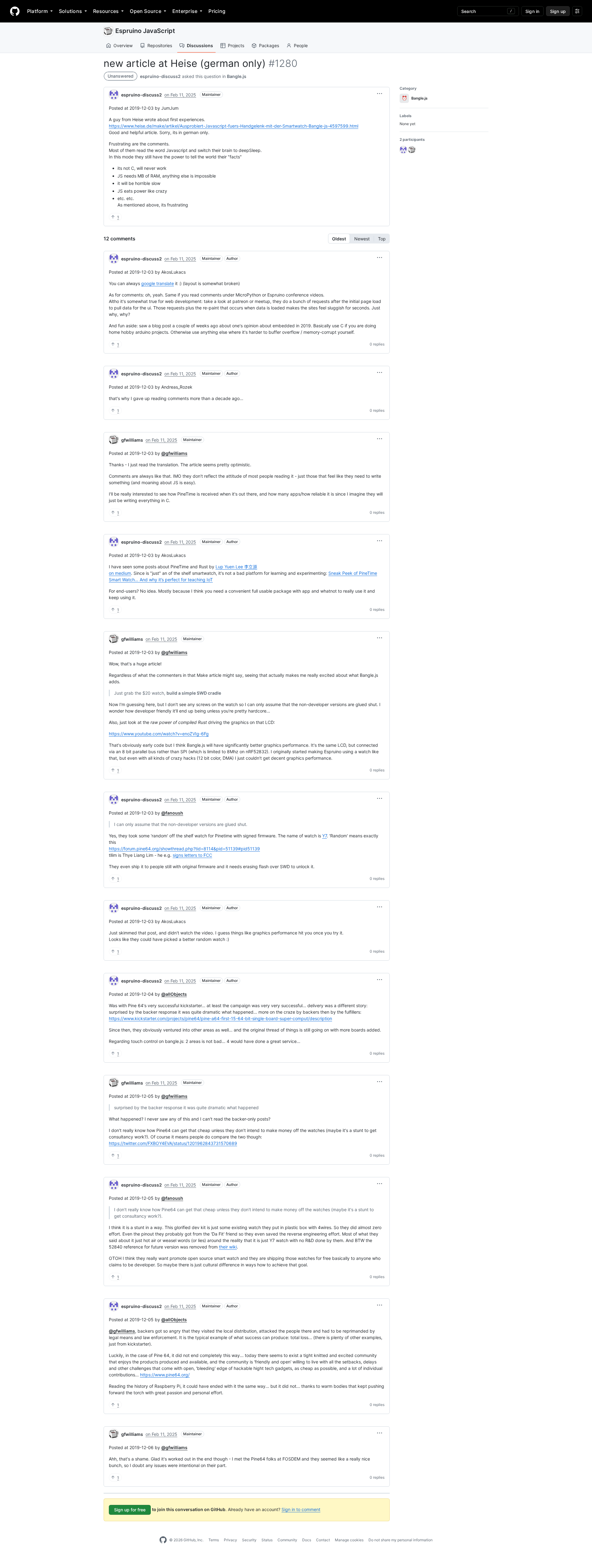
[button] (379, 94)
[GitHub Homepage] (163, 1540)
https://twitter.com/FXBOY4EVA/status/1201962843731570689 (173, 1143)
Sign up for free (130, 1509)
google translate (157, 283)
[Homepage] (15, 11)
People (301, 45)
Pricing (216, 11)
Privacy (230, 1540)
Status (267, 1540)
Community (287, 1540)
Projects (236, 45)
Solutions (70, 11)
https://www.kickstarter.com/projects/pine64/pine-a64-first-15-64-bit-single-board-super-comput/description (220, 1018)
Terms (213, 1540)
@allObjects (174, 994)
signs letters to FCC (192, 855)
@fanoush (172, 812)
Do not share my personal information (400, 1540)
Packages (269, 45)
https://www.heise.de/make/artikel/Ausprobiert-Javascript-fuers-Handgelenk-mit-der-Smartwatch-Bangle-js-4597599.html (233, 126)
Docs (306, 1540)
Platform (37, 11)
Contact (323, 1540)
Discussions (200, 45)
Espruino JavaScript (145, 31)
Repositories (159, 45)
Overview (123, 45)
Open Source (145, 11)
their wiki (228, 1246)
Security (249, 1540)
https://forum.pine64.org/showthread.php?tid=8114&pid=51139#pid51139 (184, 848)
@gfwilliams (174, 453)
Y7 (324, 835)
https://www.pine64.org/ (165, 1374)
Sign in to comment (301, 1509)
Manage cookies (349, 1540)
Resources (106, 11)
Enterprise (184, 11)
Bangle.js (236, 76)
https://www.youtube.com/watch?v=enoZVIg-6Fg (159, 733)
